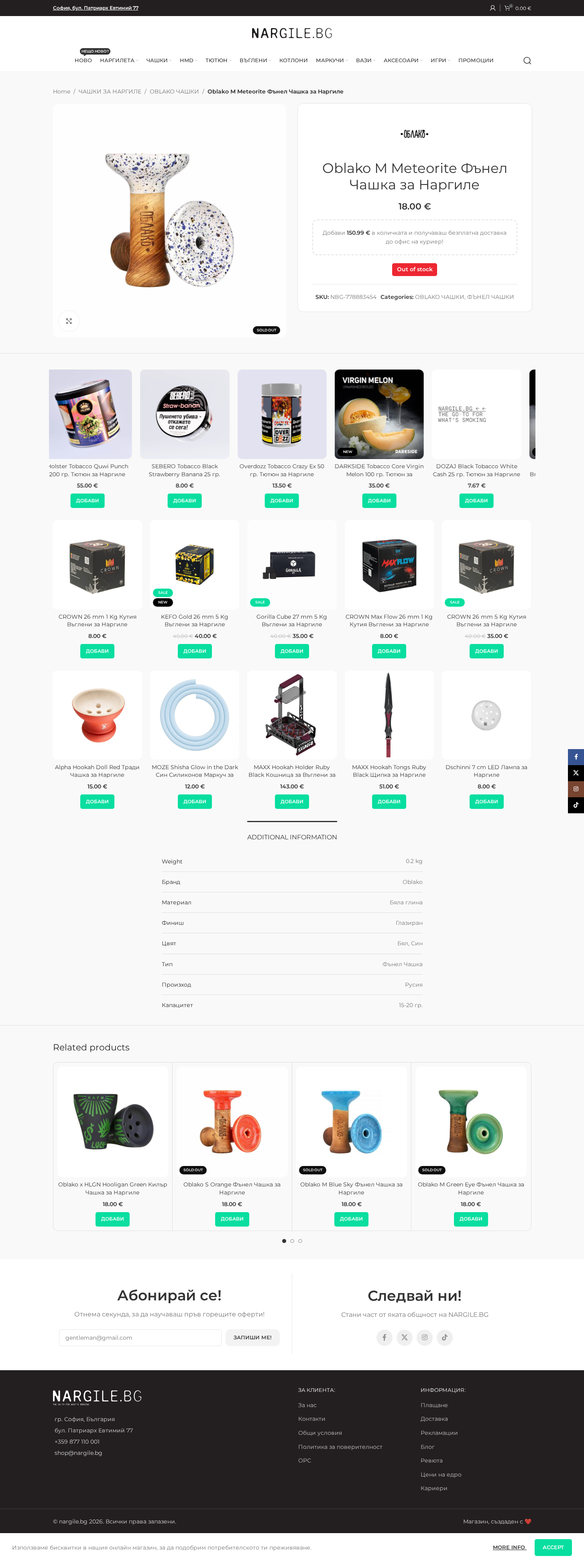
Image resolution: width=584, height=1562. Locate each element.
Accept (553, 1547)
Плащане (434, 1405)
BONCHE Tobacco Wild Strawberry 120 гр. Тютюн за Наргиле (486, 474)
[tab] (292, 833)
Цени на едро (441, 1474)
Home (61, 91)
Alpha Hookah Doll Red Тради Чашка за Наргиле (97, 771)
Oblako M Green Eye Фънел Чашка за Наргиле (471, 1188)
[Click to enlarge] (69, 321)
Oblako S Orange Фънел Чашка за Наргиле (232, 1188)
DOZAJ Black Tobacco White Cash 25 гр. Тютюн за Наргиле (97, 470)
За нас (307, 1405)
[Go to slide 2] (292, 1241)
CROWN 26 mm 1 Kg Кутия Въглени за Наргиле (97, 620)
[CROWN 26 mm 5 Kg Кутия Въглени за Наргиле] (486, 564)
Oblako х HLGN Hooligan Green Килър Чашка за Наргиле (112, 1188)
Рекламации (439, 1432)
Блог (428, 1446)
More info (510, 1547)
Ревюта (432, 1460)
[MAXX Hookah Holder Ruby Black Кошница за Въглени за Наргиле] (291, 715)
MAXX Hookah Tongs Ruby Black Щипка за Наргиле (389, 771)
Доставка (434, 1418)
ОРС (304, 1460)
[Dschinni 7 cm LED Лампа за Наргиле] (486, 715)
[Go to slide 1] (284, 1241)
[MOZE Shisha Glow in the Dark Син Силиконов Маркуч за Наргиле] (194, 715)
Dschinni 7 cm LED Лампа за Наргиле (486, 771)
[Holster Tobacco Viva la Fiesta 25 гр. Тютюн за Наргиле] (291, 414)
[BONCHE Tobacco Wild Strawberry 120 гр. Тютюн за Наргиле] (486, 414)
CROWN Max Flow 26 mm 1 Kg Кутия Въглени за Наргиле (389, 620)
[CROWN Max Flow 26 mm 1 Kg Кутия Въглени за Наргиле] (389, 564)
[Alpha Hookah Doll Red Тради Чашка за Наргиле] (97, 715)
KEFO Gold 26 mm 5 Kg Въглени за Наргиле (194, 620)
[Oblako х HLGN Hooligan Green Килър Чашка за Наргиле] (113, 1122)
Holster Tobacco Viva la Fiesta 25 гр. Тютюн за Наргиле (292, 470)
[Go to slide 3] (300, 1241)
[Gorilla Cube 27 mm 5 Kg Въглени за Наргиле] (291, 564)
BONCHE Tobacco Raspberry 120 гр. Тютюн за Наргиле (389, 470)
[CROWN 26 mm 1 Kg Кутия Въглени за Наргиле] (97, 564)
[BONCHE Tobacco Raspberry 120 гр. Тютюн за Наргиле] (389, 414)
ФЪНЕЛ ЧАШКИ (490, 297)
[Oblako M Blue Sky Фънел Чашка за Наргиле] (351, 1122)
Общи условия (320, 1432)
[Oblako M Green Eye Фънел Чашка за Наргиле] (471, 1122)
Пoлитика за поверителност (340, 1446)
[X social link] (405, 1338)
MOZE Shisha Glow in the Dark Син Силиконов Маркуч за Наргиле (195, 775)
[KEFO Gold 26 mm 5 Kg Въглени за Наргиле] (194, 564)
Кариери (434, 1488)
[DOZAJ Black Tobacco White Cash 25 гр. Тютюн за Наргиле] (97, 414)
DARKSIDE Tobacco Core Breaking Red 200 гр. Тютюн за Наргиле (195, 474)
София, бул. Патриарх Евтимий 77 (95, 8)
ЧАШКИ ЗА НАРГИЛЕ (110, 91)
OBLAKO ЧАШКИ (174, 91)
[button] (97, 501)
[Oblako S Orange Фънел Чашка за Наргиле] (232, 1122)
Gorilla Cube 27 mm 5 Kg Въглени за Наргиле (291, 620)
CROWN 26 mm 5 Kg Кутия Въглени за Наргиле (486, 620)
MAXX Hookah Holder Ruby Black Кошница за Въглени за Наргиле (292, 775)
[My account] (493, 8)
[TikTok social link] (445, 1338)
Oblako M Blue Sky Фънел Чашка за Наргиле (351, 1188)
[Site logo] (292, 32)
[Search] (527, 61)
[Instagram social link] (425, 1338)
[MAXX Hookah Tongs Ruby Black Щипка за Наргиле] (389, 715)
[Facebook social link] (384, 1338)
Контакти (312, 1418)
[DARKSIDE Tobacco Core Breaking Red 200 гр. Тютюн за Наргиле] (194, 414)
